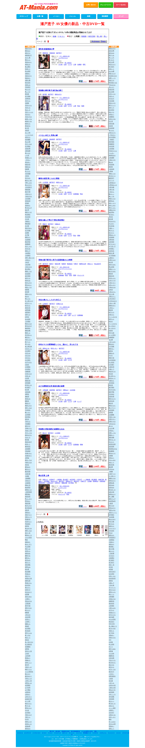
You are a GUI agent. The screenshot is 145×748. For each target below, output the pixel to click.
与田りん (27, 717)
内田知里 (102, 481)
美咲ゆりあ (46, 348)
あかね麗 (111, 71)
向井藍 (111, 642)
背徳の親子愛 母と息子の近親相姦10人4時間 (55, 260)
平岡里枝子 (112, 537)
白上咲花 (111, 362)
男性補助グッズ (87, 733)
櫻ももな (27, 299)
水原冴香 (27, 617)
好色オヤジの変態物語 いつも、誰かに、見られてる (58, 344)
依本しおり (112, 717)
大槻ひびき (112, 160)
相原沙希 (57, 264)
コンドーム (79, 733)
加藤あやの (112, 210)
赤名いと (111, 69)
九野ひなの (112, 260)
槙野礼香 (27, 581)
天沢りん (27, 101)
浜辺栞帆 (111, 517)
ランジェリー (111, 733)
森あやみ (111, 665)
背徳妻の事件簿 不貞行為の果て (51, 90)
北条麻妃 (111, 558)
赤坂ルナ (45, 479)
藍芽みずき (112, 48)
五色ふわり (112, 285)
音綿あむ (27, 205)
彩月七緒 (111, 333)
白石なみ (27, 353)
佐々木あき (112, 326)
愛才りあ (111, 55)
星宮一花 (111, 565)
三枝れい (111, 308)
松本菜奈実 (112, 578)
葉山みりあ (28, 528)
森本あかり (28, 676)
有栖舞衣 (111, 117)
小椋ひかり (28, 194)
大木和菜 (72, 390)
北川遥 (27, 226)
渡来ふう (111, 728)
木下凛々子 (112, 246)
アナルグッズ (57, 733)
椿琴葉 (27, 440)
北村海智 (111, 242)
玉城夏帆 (111, 415)
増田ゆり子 (69, 481)
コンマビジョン (63, 58)
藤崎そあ (27, 556)
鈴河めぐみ (28, 385)
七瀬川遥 (27, 474)
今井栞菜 (111, 146)
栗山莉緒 (111, 267)
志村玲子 (57, 483)
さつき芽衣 (112, 335)
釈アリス (27, 342)
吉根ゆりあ (112, 715)
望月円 (27, 665)
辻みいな (27, 437)
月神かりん (28, 428)
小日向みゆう (113, 301)
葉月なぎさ (28, 505)
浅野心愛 (27, 80)
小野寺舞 (111, 187)
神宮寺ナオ (112, 371)
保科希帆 (27, 565)
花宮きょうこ (113, 512)
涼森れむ (111, 380)
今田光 (27, 176)
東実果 (27, 94)
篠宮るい (27, 337)
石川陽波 (27, 146)
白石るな (27, 358)
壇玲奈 (27, 419)
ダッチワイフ (27, 733)
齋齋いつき (28, 271)
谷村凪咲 (111, 410)
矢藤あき (57, 224)
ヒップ (79, 401)
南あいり (27, 637)
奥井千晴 (27, 192)
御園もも (27, 624)
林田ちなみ (59, 182)
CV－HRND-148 (64, 185)
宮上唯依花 (28, 644)
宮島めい (111, 635)
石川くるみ (28, 144)
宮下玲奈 (111, 633)
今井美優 (27, 173)
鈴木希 (27, 389)
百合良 (27, 710)
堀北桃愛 (27, 571)
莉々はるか (112, 722)
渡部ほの (27, 728)
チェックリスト (105, 5)
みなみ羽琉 (112, 619)
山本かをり (28, 697)
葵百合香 (111, 62)
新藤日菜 (27, 380)
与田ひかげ (28, 715)
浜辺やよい (28, 521)
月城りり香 (28, 430)
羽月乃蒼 (111, 521)
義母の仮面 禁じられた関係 (49, 178)
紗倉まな (111, 314)
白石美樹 (46, 481)
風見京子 (76, 481)
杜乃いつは (112, 669)
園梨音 (27, 401)
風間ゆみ (111, 201)
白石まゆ (27, 355)
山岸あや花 (112, 685)
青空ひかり (112, 64)
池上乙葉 (27, 142)
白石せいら (28, 349)
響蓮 (26, 540)
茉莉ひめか (28, 596)
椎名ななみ (28, 324)
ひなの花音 (28, 537)
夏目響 (111, 467)
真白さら (27, 587)
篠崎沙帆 (27, 330)
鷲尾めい (111, 726)
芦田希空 (27, 87)
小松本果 (27, 264)
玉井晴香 (27, 415)
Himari (110, 533)
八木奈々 (111, 674)
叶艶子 (76, 264)
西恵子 (51, 264)
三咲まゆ (27, 615)
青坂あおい (28, 62)
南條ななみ (112, 478)
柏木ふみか (112, 205)
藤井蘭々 (111, 546)
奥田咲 (111, 167)
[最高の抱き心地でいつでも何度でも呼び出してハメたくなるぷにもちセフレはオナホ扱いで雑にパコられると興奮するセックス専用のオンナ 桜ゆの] (96, 533)
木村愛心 (111, 248)
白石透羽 (27, 351)
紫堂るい (111, 349)
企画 (65, 64)
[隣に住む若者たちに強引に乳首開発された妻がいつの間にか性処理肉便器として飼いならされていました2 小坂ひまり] (62, 533)
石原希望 (111, 128)
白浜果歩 (27, 369)
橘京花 (111, 403)
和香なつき (28, 722)
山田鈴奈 (27, 692)
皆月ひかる (112, 615)
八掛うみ (111, 683)
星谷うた (27, 562)
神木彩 (111, 217)
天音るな (27, 114)
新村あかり (112, 480)
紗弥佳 (27, 317)
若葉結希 (27, 726)
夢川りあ (27, 706)
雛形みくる (28, 535)
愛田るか (27, 51)
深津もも (27, 551)
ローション (72, 733)
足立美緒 (27, 96)
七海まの (27, 480)
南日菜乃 (111, 621)
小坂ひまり (112, 283)
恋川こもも (28, 246)
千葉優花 (27, 424)
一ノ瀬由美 (86, 479)
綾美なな (27, 123)
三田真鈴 (111, 606)
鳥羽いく (27, 444)
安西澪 (27, 130)
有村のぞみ (112, 119)
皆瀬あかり (112, 612)
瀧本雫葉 (111, 392)
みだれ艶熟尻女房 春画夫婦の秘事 (51, 386)
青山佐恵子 (97, 264)
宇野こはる (28, 183)
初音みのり (112, 508)
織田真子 (111, 178)
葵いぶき (111, 57)
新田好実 (27, 496)
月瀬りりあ (112, 417)
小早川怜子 (112, 299)
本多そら (27, 576)
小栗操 (111, 171)
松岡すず (27, 590)
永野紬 (27, 458)
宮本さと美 (28, 651)
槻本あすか (28, 435)
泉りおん (111, 130)
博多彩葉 (27, 503)
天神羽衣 (27, 98)
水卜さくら (112, 587)
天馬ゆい (111, 430)
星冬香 (27, 569)
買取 (95, 731)
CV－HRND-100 (64, 352)
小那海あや (112, 183)
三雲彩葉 (27, 603)
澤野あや (65, 390)
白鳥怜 (27, 364)
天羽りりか (112, 94)
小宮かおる (28, 267)
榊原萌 (111, 310)
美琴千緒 (27, 606)
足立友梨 (111, 92)
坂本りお (27, 278)
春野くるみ (28, 530)
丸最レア (111, 583)
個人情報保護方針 (75, 731)
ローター (44, 733)
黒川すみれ (112, 271)
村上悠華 (111, 644)
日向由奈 (111, 530)
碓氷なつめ (28, 180)
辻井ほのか (112, 424)
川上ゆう (111, 223)
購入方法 (52, 731)
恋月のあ (27, 248)
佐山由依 (27, 319)
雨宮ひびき (112, 103)
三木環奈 (27, 321)
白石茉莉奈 (112, 360)
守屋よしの (28, 678)
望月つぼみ (112, 649)
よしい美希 (112, 708)
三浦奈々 (27, 599)
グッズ (121, 16)
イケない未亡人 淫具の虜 (48, 135)
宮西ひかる (112, 637)
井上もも (27, 171)
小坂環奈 (27, 253)
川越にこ (111, 228)
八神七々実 (28, 681)
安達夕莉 (111, 89)
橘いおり (27, 412)
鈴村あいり (112, 378)
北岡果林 (111, 237)
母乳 (84, 64)
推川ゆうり (112, 176)
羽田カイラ (28, 517)
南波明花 (27, 487)
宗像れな (27, 660)
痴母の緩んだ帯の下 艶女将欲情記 (51, 220)
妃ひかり (111, 233)
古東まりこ (112, 296)
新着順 (83, 36)
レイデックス (62, 488)
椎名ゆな (111, 344)
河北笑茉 (27, 217)
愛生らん (27, 60)
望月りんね (28, 633)
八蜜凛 (111, 503)
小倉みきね (28, 196)
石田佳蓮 (111, 123)
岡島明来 (27, 189)
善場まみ (27, 399)
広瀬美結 (111, 540)
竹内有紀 (111, 394)
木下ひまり (112, 244)
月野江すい (112, 419)
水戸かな (111, 610)
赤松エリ (90, 264)
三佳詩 (27, 653)
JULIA (111, 355)
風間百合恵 (82, 264)
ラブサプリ (95, 733)
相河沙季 (111, 51)
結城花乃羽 (28, 699)
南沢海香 (111, 617)
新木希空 (111, 110)
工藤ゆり (111, 258)
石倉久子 (83, 481)
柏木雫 (27, 210)
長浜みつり (112, 453)
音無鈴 (27, 203)
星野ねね (27, 567)
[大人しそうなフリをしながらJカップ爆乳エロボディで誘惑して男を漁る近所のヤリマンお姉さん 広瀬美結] (70, 533)
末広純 (111, 374)
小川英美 (45, 182)
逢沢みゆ (111, 53)
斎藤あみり (112, 305)
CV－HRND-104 (64, 307)
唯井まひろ (112, 399)
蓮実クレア (112, 499)
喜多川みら (28, 228)
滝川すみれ (112, 389)
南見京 (27, 640)
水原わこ (27, 619)
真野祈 (111, 581)
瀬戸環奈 (111, 387)
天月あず (111, 98)
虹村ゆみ (111, 487)
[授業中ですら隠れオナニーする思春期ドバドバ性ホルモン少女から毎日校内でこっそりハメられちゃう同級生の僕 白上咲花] (53, 533)
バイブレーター (37, 733)
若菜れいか (28, 724)
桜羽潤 (27, 292)
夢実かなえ (28, 708)
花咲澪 (27, 510)
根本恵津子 (42, 483)
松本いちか (112, 576)
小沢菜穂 (27, 198)
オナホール (20, 733)
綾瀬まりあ (28, 121)
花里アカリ (28, 515)
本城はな (27, 574)
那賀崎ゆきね (113, 449)
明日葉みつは (113, 82)
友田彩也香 (112, 444)
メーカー (56, 16)
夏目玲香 (27, 471)
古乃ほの (111, 556)
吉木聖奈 (27, 712)
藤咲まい (27, 558)
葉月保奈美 (28, 508)
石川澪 (111, 121)
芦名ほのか (112, 85)
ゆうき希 (27, 701)
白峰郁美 (27, 371)
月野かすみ (112, 421)
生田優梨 (27, 139)
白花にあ (27, 376)
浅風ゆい (27, 73)
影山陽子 (65, 479)
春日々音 (27, 533)
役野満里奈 (112, 676)
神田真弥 (27, 223)
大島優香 (111, 158)
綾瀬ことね (28, 119)
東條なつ (111, 435)
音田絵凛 (27, 201)
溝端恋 (27, 626)
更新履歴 (105, 16)
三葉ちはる (112, 608)
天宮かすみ (28, 117)
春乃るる (111, 524)
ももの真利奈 (29, 671)
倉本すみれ (112, 264)
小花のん (111, 192)
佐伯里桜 (27, 274)
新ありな (111, 112)
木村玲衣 (111, 251)
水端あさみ (112, 599)
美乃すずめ (112, 628)
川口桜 (27, 219)
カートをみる (121, 5)
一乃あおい (112, 135)
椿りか (111, 426)
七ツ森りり (112, 476)
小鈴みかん (112, 292)
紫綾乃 (45, 224)
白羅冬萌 (111, 367)
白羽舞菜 (27, 367)
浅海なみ (27, 85)
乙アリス (111, 180)
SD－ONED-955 (64, 486)
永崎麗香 (27, 449)
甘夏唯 (27, 103)
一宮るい (27, 160)
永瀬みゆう (28, 455)
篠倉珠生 (27, 328)
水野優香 (111, 596)
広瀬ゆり (111, 542)
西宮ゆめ (111, 485)
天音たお (27, 107)
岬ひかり (27, 610)
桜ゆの (111, 321)
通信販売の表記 (66, 731)
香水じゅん (112, 208)
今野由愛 (45, 390)
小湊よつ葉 (112, 303)
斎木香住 (27, 269)
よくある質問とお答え (87, 731)
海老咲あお (112, 155)
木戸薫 (27, 235)
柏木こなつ (112, 203)
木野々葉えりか (29, 258)
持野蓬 (111, 651)
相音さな (27, 53)
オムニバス (80, 275)
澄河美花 (111, 383)
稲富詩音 (27, 164)
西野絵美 (111, 483)
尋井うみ (27, 549)
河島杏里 (52, 53)
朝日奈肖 (27, 82)
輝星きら (27, 237)
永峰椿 (111, 455)
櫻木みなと (28, 285)
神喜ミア (27, 251)
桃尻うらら (28, 669)
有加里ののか (113, 76)
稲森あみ (27, 167)
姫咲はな (111, 535)
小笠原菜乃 (28, 187)
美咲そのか (28, 608)
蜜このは (27, 635)
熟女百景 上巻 (44, 475)
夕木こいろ (112, 694)
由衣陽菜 (111, 692)
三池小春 (111, 585)
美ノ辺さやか (29, 642)
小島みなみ (112, 287)
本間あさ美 (28, 578)
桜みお (27, 296)
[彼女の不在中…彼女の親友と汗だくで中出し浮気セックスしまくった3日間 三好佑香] (79, 533)
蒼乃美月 (111, 67)
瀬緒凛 (27, 396)
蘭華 (110, 719)
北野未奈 (111, 239)
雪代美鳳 (111, 697)
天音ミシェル (29, 112)
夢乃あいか (112, 703)
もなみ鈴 (111, 653)
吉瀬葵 (27, 233)
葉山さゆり (112, 519)
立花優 (89, 481)
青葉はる (27, 64)
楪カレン (111, 701)
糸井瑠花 (111, 142)
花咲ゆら (27, 512)
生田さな (27, 137)
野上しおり (28, 499)
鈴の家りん (112, 376)
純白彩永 (27, 585)
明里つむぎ (112, 73)
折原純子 (52, 479)
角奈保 (111, 385)
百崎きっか (28, 667)
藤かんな (111, 551)
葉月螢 (45, 94)
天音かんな (28, 105)
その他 (60, 64)
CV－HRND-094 (64, 393)
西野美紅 (27, 494)
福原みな (111, 544)
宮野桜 (27, 649)
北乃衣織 (27, 230)
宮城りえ (111, 631)
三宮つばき (112, 342)
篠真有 (111, 351)
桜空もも (111, 319)
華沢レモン (54, 348)
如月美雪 (72, 479)
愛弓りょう (112, 105)
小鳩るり (27, 260)
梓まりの (27, 89)
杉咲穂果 (27, 383)
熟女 (78, 106)
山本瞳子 (45, 304)
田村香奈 (27, 417)
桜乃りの (111, 312)
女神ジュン (28, 662)
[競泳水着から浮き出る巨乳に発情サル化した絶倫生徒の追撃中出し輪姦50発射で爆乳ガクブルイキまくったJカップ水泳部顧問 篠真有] (87, 533)
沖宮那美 (111, 164)
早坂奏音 (27, 524)
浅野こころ (112, 78)
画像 (54, 36)
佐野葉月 (27, 312)
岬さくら (111, 594)
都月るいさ (112, 440)
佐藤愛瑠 (111, 337)
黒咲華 (111, 274)
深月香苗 (27, 628)
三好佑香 (27, 656)
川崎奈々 (27, 221)
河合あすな (112, 221)
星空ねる (27, 560)
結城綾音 (45, 139)
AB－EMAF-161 (64, 267)
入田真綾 (111, 148)
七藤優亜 (27, 478)
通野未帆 (111, 437)
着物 (78, 235)
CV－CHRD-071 (64, 436)
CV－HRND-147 (64, 142)
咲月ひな (27, 305)
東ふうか (27, 92)
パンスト (118, 733)
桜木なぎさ (28, 283)
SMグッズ (64, 733)
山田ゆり (27, 694)
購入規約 (58, 731)
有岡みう (111, 114)
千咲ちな (27, 421)
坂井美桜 (27, 276)
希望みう (27, 658)
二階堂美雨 (28, 492)
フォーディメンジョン (65, 268)
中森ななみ (28, 462)
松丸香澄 (111, 574)
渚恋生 (27, 465)
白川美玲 (27, 360)
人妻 (74, 64)
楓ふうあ (111, 196)
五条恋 (111, 289)
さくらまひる (113, 317)
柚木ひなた (28, 703)
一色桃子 (111, 139)
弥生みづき (112, 690)
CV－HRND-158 (64, 56)
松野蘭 (27, 594)
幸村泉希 (111, 699)
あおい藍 (27, 57)
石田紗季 (27, 148)
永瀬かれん (28, 453)
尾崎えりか (112, 173)
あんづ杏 (27, 132)
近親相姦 (76, 194)
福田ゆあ (27, 553)
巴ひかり (111, 442)
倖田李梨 (52, 390)
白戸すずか (28, 362)
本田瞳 (111, 569)
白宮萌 (27, 378)
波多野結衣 (112, 501)
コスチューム (103, 733)
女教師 (79, 64)
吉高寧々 (111, 710)
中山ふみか (112, 460)
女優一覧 (40, 16)
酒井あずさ (58, 94)
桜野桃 (27, 289)
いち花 (27, 155)
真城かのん (28, 583)
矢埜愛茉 (27, 685)
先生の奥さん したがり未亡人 (50, 300)
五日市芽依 (112, 137)
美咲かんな (112, 592)
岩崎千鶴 (101, 479)
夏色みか (27, 467)
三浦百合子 (50, 483)
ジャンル (72, 16)
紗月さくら (28, 303)
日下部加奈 (112, 255)
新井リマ (111, 107)
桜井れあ (27, 280)
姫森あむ (27, 542)
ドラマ (70, 64)
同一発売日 (68, 63)
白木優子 (111, 364)
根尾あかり (112, 494)
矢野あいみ (28, 683)
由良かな (111, 706)
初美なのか (112, 510)
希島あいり (112, 235)
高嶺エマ (27, 403)
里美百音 (27, 308)
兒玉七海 (111, 294)
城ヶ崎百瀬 (28, 346)
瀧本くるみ (28, 408)
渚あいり (111, 462)
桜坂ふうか (28, 287)
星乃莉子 (111, 562)
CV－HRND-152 (64, 97)
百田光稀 (111, 658)
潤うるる (27, 344)
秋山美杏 (27, 71)
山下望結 (27, 690)
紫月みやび (28, 326)
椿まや (45, 433)
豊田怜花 (27, 446)
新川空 (27, 128)
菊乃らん (111, 230)
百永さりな (112, 660)
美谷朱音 (111, 603)
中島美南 (27, 451)
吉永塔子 (111, 712)
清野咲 (27, 394)
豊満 (74, 275)
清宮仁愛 (111, 253)
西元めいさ (112, 490)
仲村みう (111, 458)
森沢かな (111, 667)
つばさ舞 (111, 428)
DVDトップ (24, 16)
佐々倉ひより (29, 301)
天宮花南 (111, 101)
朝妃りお (111, 80)
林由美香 (52, 139)
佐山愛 (111, 339)
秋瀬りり (27, 69)
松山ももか (54, 481)
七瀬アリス (112, 474)
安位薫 (111, 681)
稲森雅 (27, 169)
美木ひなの (112, 590)
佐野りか (27, 314)
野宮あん (27, 501)
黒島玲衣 (111, 276)
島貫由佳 (69, 264)
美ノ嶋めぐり (113, 626)
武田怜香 (111, 396)
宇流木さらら (113, 151)
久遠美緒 (27, 239)
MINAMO (112, 624)
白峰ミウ (111, 369)
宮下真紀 (71, 483)
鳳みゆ (111, 162)
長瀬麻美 (111, 451)
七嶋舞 (111, 471)
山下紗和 (27, 687)
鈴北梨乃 (27, 387)
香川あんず (28, 208)
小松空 (27, 262)
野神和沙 (95, 481)
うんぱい (111, 153)
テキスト (61, 36)
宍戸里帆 (111, 346)
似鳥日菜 (111, 492)
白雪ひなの (28, 374)
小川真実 (57, 433)
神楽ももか (112, 198)
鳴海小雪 (27, 485)
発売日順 (91, 36)
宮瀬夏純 (27, 646)
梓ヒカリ (111, 87)
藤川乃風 (111, 549)
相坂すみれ (28, 48)
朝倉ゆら (27, 78)
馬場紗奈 (27, 519)
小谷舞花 (27, 255)
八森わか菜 (112, 687)
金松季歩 (111, 212)
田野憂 (111, 412)
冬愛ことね (112, 433)
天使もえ (111, 96)
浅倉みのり (28, 76)
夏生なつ (27, 469)
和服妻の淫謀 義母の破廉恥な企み (51, 429)
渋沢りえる (28, 339)
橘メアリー (112, 408)
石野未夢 (27, 151)
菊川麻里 (94, 479)
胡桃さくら (112, 269)
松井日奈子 (112, 571)
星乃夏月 (111, 560)
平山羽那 (27, 546)
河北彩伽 (111, 226)
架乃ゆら (111, 214)
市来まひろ (112, 132)
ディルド (50, 733)
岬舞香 (27, 612)
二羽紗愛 (111, 553)
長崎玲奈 (45, 53)
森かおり (27, 674)
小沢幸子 (79, 479)
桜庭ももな (28, 294)
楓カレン (111, 194)
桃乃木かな (112, 662)
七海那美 (27, 483)
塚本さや (27, 426)
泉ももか (27, 153)
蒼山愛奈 (27, 67)
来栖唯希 (27, 244)
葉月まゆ (111, 505)
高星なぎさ (28, 405)
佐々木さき (112, 328)
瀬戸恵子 (59, 53)
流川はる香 (112, 724)
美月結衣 (27, 631)
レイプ (74, 315)
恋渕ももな (112, 278)
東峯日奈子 (28, 442)
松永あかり (28, 592)
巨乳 (70, 275)
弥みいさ (27, 110)
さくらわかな (113, 324)
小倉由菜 (111, 169)
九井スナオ (112, 280)
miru (110, 640)
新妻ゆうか (28, 490)
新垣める (27, 126)
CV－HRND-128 (64, 227)
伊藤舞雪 (111, 144)
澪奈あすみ (28, 601)
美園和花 (111, 601)
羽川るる (27, 178)
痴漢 (82, 106)
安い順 (99, 36)
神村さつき (28, 212)
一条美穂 (59, 479)
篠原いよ (27, 333)
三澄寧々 (27, 621)
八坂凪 (111, 678)
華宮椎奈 (27, 214)
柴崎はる (111, 353)
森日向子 (111, 671)
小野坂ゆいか (113, 185)
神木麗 (111, 219)
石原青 (111, 126)
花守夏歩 (111, 515)
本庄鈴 (111, 567)
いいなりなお (29, 135)
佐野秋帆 (27, 310)
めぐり (111, 646)
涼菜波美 (27, 392)
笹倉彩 (111, 330)
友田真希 (111, 446)
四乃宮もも (28, 335)
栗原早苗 (27, 242)
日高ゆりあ (59, 304)
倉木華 (111, 262)
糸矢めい (27, 162)
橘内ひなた (112, 405)
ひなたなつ (112, 528)
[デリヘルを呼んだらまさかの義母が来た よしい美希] (44, 533)
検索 (88, 16)
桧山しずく (28, 544)
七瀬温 (27, 476)
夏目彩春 (111, 465)
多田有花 (111, 401)
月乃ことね (28, 433)
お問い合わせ (91, 5)
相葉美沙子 (28, 55)
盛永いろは (28, 460)
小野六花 (111, 189)
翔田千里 (111, 358)
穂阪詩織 (64, 483)
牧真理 (64, 264)
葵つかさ (111, 60)
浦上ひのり (28, 185)
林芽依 (27, 526)
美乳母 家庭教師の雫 (46, 49)
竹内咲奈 (27, 410)
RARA (27, 719)
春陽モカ (111, 526)
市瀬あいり (28, 158)
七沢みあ (111, 469)
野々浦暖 (111, 496)
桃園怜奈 (111, 656)
